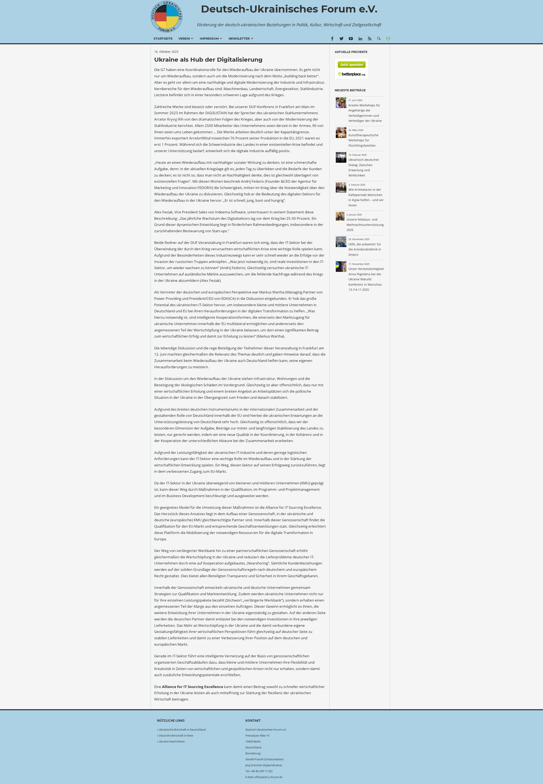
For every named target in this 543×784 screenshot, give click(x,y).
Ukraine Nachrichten (172, 741)
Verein (184, 38)
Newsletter (239, 38)
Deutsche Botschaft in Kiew (176, 735)
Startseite (163, 38)
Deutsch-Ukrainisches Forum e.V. (289, 9)
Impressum (209, 38)
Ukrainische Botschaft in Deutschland (182, 729)
